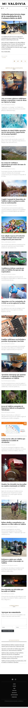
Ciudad (4, 57)
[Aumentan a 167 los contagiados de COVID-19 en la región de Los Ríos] (14, 291)
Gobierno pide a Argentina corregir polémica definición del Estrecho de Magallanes (12, 653)
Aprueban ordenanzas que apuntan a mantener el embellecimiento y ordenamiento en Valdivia (13, 376)
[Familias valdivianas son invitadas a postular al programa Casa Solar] (14, 326)
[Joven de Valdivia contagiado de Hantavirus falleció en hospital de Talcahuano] (14, 396)
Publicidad (14, 697)
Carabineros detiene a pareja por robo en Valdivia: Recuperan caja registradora (12, 270)
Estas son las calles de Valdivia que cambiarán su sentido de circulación (13, 440)
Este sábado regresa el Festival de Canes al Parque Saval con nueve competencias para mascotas (13, 237)
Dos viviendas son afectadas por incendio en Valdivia (12, 590)
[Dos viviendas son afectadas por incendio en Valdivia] (14, 580)
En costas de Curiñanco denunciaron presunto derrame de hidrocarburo (13, 164)
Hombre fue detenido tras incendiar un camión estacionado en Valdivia (14, 485)
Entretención (14, 694)
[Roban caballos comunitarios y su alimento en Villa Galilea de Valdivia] (14, 509)
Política (14, 690)
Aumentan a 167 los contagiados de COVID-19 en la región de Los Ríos (13, 302)
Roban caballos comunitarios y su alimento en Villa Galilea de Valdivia (13, 523)
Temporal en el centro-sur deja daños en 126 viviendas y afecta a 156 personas (12, 657)
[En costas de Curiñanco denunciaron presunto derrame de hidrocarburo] (14, 153)
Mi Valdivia (14, 3)
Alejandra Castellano (11, 104)
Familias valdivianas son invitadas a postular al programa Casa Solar (13, 340)
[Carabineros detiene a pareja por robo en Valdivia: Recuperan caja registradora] (14, 258)
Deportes (14, 692)
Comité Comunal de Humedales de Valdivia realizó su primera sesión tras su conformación (13, 201)
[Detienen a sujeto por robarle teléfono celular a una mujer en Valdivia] (14, 547)
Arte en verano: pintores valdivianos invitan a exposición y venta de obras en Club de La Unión (13, 100)
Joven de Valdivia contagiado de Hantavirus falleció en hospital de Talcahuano (13, 408)
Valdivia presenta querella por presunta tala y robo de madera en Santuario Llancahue (14, 661)
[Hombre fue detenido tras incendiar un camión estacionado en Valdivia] (14, 467)
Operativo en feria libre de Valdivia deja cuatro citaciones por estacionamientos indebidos (13, 649)
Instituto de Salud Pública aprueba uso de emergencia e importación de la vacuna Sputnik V (13, 132)
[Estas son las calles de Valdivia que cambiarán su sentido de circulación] (14, 429)
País (14, 688)
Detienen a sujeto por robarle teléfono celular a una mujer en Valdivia (12, 561)
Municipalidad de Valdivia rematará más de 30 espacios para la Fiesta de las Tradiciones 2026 (13, 645)
